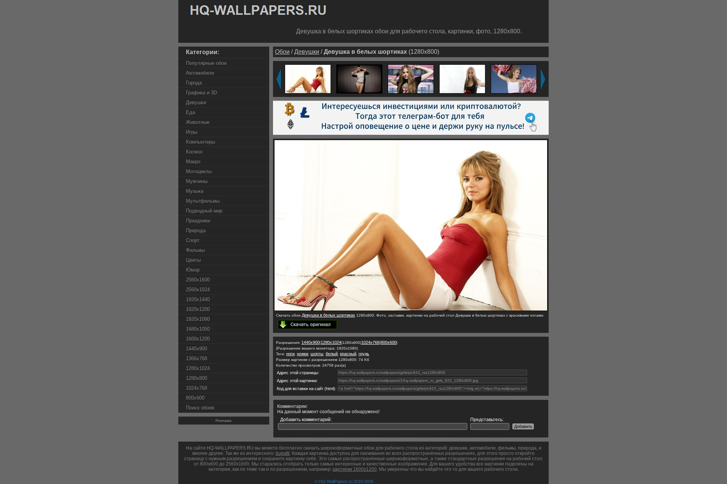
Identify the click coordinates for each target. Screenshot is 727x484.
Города (194, 83)
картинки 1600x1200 (355, 469)
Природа (196, 230)
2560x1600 (198, 280)
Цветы (193, 260)
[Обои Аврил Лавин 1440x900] (411, 78)
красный (348, 353)
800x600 (195, 398)
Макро (193, 161)
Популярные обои (206, 63)
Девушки (196, 102)
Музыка (194, 191)
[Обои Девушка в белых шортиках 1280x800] (411, 309)
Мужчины (196, 181)
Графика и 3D (201, 92)
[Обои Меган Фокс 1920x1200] (359, 78)
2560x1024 (198, 289)
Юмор (193, 270)
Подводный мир (204, 211)
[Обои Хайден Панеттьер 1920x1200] (514, 78)
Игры (191, 132)
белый (332, 353)
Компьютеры (200, 142)
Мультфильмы (203, 201)
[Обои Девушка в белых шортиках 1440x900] (308, 78)
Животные (197, 122)
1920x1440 (198, 299)
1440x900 (196, 348)
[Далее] (543, 79)
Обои (282, 51)
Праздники (198, 220)
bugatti (283, 453)
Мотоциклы (199, 171)
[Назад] (278, 79)
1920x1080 (198, 319)
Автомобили (200, 73)
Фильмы (195, 250)
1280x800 (196, 378)
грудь (364, 353)
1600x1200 (198, 339)
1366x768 (196, 358)
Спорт (193, 240)
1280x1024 (198, 368)
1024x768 (196, 388)
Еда (190, 112)
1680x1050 (198, 329)
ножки (302, 353)
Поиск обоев (200, 408)
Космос (194, 152)
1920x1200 (198, 309)
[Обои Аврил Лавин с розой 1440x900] (462, 78)
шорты (316, 353)
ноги (290, 353)
